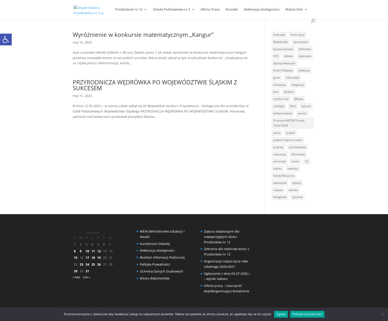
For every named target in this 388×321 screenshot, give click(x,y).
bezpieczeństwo (283, 49)
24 (87, 264)
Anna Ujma (297, 35)
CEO (276, 56)
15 (75, 257)
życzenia (297, 197)
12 (99, 251)
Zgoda (280, 314)
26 (99, 264)
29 (75, 271)
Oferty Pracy (210, 9)
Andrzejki (279, 35)
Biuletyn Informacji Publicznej (162, 257)
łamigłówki (280, 197)
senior (295, 161)
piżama (306, 106)
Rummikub (298, 154)
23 (81, 264)
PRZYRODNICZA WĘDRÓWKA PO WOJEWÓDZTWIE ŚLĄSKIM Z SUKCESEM (155, 85)
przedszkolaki (297, 147)
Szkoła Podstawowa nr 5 (171, 9)
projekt (290, 133)
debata (288, 56)
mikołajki (278, 106)
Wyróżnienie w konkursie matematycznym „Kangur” (143, 35)
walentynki (280, 183)
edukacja (304, 70)
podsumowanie (282, 113)
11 (93, 251)
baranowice (300, 42)
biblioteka (305, 49)
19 (99, 257)
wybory (296, 183)
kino (275, 92)
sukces (277, 168)
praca (276, 133)
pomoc (302, 113)
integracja (297, 85)
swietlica (292, 168)
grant (276, 77)
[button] (6, 39)
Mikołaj (298, 99)
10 (87, 251)
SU (307, 161)
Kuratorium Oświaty (155, 244)
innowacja (279, 85)
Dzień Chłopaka (283, 70)
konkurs (289, 92)
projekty (278, 147)
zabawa (278, 190)
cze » (86, 277)
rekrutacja (279, 154)
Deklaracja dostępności (262, 9)
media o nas (281, 99)
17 (87, 257)
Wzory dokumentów (155, 278)
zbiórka (293, 190)
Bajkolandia (280, 42)
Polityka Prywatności (155, 264)
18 (93, 257)
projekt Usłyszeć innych (287, 140)
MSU (293, 106)
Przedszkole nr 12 (129, 9)
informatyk (292, 77)
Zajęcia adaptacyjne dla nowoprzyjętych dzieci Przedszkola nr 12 (221, 236)
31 (87, 271)
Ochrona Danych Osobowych (161, 271)
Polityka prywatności (307, 314)
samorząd (279, 161)
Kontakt (232, 9)
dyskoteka (305, 56)
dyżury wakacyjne (284, 63)
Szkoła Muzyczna (284, 176)
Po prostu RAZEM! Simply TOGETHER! (288, 123)
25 (93, 264)
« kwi (76, 277)
